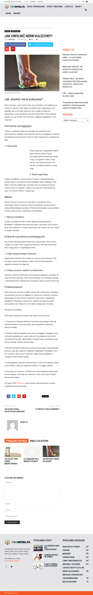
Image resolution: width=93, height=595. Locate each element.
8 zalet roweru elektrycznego (50, 565)
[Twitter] (86, 1)
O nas (26, 1)
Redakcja (12, 39)
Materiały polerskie (71, 564)
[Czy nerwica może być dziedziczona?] (38, 548)
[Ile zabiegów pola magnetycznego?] (32, 451)
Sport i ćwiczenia (55, 6)
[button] (85, 10)
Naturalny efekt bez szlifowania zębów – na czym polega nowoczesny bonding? (75, 57)
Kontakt (40, 1)
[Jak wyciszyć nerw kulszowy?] (51, 451)
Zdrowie (16, 13)
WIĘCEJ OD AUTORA (39, 441)
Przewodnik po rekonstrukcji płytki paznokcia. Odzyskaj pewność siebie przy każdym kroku (75, 105)
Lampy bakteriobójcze (72, 561)
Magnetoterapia (15, 31)
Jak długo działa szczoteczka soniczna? (15, 410)
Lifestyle (69, 6)
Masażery (67, 554)
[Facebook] (83, 1)
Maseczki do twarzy (71, 547)
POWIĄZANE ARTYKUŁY (16, 441)
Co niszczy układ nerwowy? (47, 409)
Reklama (33, 1)
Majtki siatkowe (70, 582)
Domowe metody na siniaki (51, 556)
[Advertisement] (46, 21)
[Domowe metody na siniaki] (38, 557)
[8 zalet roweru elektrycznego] (38, 566)
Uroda (8, 13)
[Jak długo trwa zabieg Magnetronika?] (13, 451)
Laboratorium (68, 557)
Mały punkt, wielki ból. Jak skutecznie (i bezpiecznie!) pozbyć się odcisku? (73, 69)
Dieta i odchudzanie (36, 6)
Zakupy (78, 6)
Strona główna (9, 28)
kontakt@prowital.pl (12, 561)
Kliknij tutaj (21, 383)
